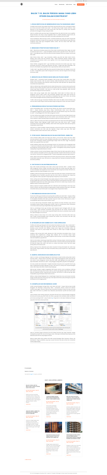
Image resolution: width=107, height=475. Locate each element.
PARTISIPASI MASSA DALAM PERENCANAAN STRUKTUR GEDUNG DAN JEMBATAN (52, 436)
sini (52, 298)
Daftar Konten (69, 4)
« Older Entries (28, 459)
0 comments (62, 19)
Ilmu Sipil (57, 19)
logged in (32, 374)
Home (56, 4)
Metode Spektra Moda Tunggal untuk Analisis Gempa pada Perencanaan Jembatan (73, 398)
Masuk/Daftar (81, 4)
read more (28, 404)
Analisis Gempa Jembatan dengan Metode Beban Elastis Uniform (32, 412)
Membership (61, 4)
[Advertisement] (52, 352)
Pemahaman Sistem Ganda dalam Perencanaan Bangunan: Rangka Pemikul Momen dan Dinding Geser (73, 436)
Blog (74, 4)
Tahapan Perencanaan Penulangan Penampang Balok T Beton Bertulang (53, 398)
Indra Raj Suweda (46, 19)
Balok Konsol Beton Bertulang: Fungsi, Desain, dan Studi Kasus (33, 386)
